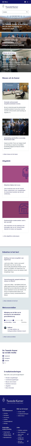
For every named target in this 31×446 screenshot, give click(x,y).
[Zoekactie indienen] (27, 12)
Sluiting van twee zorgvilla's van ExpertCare (14, 258)
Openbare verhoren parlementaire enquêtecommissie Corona (13, 42)
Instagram (6, 358)
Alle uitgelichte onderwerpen (11, 236)
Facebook (6, 356)
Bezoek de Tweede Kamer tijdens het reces (13, 58)
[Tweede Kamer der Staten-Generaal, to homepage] (10, 6)
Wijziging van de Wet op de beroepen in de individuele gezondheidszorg (12, 314)
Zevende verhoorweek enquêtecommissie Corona (12, 102)
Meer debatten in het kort (11, 300)
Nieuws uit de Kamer (10, 382)
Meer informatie (10, 387)
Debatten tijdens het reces (12, 185)
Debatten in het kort (10, 384)
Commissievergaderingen (11, 380)
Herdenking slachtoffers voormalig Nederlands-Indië (14, 138)
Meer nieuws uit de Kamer (11, 154)
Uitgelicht (7, 386)
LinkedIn (5, 361)
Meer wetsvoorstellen (10, 336)
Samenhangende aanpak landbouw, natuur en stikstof (15, 280)
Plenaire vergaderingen (11, 378)
